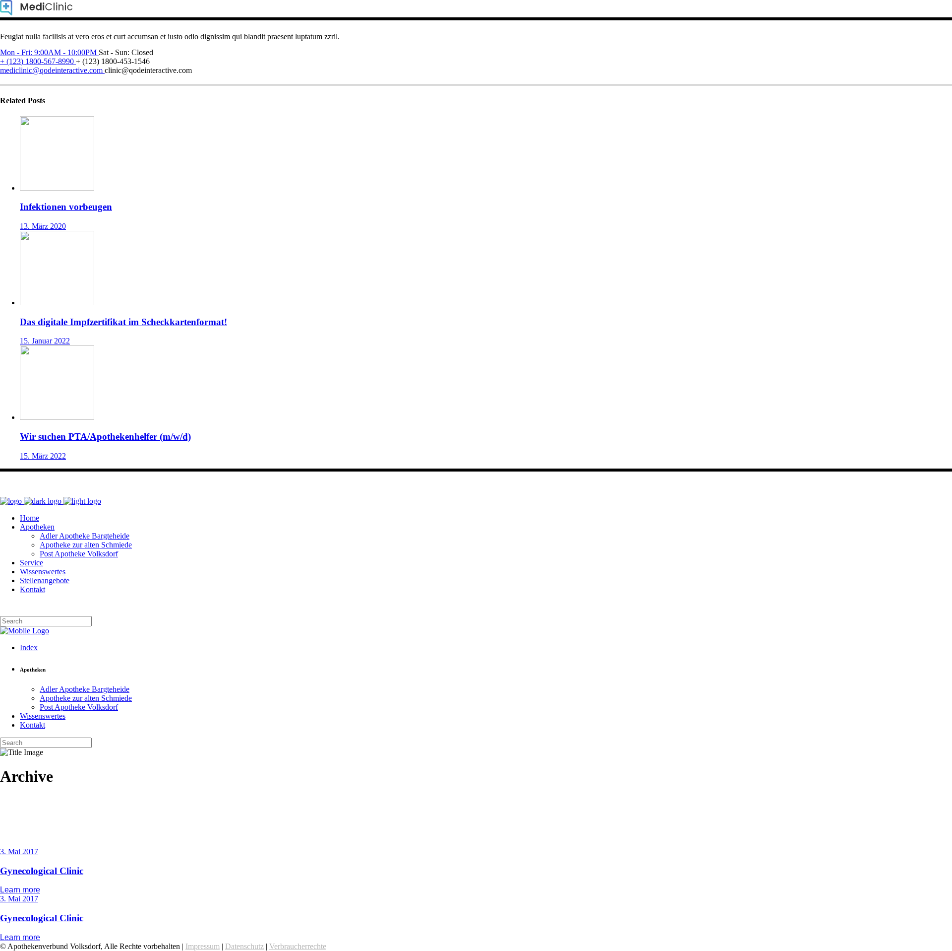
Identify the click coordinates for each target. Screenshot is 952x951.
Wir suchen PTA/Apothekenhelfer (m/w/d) (105, 436)
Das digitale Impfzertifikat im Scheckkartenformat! (123, 322)
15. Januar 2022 (45, 341)
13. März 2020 (43, 226)
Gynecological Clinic (41, 871)
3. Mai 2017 (19, 851)
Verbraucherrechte (297, 946)
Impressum (202, 946)
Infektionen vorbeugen (66, 207)
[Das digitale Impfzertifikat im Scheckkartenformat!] (57, 302)
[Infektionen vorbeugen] (57, 188)
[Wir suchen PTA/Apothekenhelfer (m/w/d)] (57, 417)
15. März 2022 (43, 456)
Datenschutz (244, 946)
